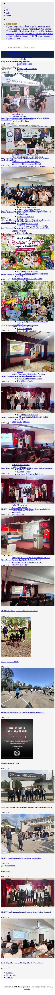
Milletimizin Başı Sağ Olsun (10, 763)
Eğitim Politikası (24, 472)
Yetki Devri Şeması (20, 507)
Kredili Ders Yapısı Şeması (28, 209)
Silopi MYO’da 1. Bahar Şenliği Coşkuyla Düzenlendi (18, 274)
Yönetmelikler (12, 31)
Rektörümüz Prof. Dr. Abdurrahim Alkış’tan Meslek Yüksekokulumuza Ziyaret (26, 807)
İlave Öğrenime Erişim (26, 207)
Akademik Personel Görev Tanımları (27, 157)
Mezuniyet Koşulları (25, 216)
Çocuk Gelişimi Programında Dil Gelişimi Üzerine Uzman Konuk (22, 963)
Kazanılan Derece (24, 233)
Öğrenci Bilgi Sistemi (15, 26)
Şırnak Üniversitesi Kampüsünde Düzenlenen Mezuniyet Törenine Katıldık (25, 228)
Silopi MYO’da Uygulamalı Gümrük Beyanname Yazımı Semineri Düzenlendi (26, 912)
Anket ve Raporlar (21, 36)
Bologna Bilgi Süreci (21, 422)
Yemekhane (22, 71)
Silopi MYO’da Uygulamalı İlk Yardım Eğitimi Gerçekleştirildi (21, 858)
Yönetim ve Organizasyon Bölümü (26, 164)
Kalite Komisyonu (19, 505)
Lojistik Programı (19, 231)
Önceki (9, 973)
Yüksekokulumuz (13, 52)
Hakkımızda (17, 54)
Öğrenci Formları (13, 38)
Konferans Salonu (24, 64)
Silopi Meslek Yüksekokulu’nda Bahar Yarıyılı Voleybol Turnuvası (22, 712)
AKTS (20, 276)
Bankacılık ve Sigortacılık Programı (27, 278)
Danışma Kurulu (19, 116)
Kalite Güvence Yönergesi (23, 510)
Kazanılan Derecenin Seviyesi (29, 331)
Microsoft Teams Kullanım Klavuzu (27, 562)
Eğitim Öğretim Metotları (27, 271)
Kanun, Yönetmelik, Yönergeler (25, 126)
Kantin (20, 73)
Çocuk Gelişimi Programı (22, 326)
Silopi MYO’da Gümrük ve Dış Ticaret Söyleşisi (16, 417)
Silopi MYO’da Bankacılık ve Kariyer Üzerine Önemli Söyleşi (21, 376)
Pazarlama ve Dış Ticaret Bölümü (26, 161)
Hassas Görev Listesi (21, 464)
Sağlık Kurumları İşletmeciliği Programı (28, 374)
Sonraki (9, 977)
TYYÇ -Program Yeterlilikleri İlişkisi (32, 226)
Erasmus (46, 36)
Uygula (4, 72)
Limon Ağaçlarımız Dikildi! (10, 661)
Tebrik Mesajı (5, 871)
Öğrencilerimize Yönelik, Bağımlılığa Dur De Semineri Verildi (21, 560)
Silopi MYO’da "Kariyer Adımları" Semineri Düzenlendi (19, 611)
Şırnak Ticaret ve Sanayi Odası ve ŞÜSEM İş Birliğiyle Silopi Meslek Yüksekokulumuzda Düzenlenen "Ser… (23, 211)
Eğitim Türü (22, 219)
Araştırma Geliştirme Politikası (30, 474)
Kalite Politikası (23, 469)
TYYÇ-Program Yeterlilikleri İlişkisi (32, 321)
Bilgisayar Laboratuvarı (27, 68)
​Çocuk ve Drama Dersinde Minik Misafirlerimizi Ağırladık (19, 325)
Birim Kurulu (17, 114)
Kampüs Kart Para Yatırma (40, 29)
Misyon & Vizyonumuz (22, 57)
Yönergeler (16, 512)
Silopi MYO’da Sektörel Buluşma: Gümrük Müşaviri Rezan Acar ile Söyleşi (25, 509)
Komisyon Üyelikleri (21, 121)
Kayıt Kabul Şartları (25, 381)
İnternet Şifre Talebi (33, 26)
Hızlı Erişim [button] (11, 24)
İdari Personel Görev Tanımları (25, 154)
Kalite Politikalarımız (21, 467)
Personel (10, 123)
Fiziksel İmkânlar (19, 59)
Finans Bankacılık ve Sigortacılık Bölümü (29, 166)
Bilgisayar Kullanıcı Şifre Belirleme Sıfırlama (31, 557)
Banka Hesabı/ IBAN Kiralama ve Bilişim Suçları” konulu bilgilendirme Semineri (27, 468)
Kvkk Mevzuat (36, 36)
